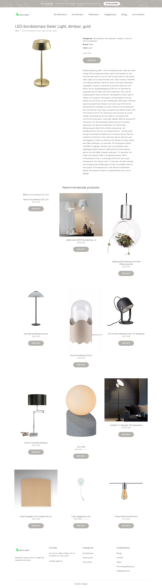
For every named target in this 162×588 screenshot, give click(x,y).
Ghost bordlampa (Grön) (81, 355)
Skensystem (88, 558)
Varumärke (87, 562)
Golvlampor (77, 14)
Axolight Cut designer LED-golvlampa (126, 425)
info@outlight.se (55, 561)
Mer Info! (92, 60)
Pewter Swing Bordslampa (35, 443)
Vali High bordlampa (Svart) (36, 334)
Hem (17, 31)
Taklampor (93, 14)
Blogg (124, 14)
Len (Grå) (81, 447)
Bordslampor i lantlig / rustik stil (118, 38)
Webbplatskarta (123, 571)
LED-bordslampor (90, 41)
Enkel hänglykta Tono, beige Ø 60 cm (36, 516)
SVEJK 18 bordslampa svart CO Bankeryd (126, 334)
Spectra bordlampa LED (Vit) (36, 199)
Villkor (119, 562)
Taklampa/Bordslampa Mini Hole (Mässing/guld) (126, 262)
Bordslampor (60, 14)
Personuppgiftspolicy (125, 566)
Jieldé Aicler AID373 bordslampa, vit (81, 240)
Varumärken (138, 14)
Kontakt (120, 558)
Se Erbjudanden (111, 4)
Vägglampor (110, 14)
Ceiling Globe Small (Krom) (126, 516)
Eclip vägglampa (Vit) (81, 516)
